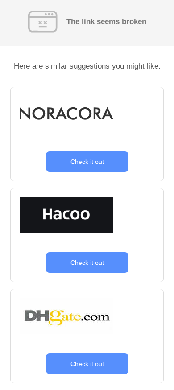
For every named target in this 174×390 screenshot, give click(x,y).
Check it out (87, 161)
